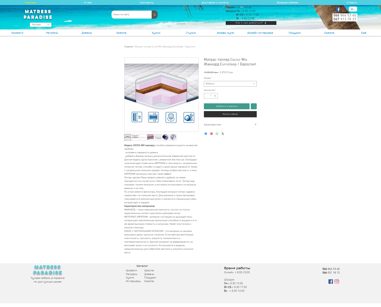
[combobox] (230, 84)
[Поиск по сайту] (154, 15)
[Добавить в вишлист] (254, 106)
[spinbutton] (210, 95)
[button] (353, 9)
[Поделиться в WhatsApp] (217, 133)
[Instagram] (344, 9)
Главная (128, 46)
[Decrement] (206, 95)
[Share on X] (223, 133)
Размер (208, 78)
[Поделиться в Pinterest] (211, 133)
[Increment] (215, 95)
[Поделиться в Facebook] (206, 133)
